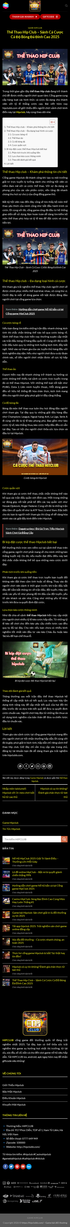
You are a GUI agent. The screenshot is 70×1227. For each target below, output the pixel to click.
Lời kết (10, 163)
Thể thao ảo (17, 138)
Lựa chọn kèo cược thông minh (26, 156)
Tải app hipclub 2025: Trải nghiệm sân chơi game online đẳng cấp (39, 928)
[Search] (66, 6)
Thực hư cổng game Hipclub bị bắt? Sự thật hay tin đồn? (38, 954)
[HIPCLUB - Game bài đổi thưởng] (35, 5)
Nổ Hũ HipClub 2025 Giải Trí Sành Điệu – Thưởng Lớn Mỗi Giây (35, 860)
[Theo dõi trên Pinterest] (17, 1166)
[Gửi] (64, 839)
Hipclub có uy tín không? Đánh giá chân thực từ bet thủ (53, 792)
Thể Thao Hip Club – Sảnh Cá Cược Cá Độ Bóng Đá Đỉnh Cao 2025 (39, 982)
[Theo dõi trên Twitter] (11, 1166)
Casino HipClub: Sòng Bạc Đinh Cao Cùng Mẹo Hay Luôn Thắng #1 (38, 900)
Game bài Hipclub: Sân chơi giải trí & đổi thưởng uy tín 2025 (39, 914)
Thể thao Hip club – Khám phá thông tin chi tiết (30, 127)
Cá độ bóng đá (18, 141)
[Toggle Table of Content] (50, 122)
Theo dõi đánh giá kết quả (24, 159)
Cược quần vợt (19, 145)
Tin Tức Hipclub (11, 828)
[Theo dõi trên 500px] (29, 1166)
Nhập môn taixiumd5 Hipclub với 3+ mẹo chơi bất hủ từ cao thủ (18, 792)
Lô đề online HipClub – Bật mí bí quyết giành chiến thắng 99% (37, 873)
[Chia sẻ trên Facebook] (26, 766)
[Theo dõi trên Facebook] (5, 1166)
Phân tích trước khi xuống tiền (26, 152)
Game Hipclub (35, 28)
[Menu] (5, 6)
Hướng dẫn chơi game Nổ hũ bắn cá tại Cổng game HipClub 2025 (37, 887)
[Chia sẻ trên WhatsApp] (20, 766)
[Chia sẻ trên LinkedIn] (49, 766)
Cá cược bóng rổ (19, 134)
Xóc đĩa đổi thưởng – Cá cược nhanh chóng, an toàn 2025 (38, 941)
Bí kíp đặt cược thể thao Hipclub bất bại (27, 149)
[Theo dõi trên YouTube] (23, 1166)
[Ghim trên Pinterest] (44, 766)
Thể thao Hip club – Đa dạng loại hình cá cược (30, 130)
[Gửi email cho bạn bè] (38, 766)
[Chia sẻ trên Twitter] (32, 766)
